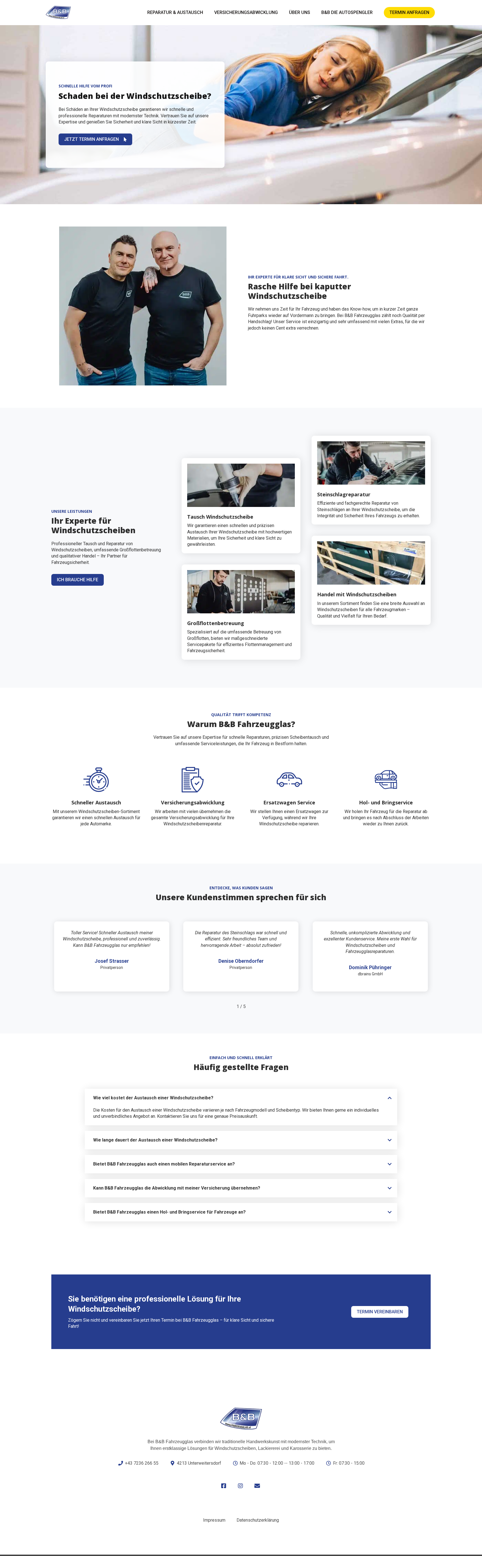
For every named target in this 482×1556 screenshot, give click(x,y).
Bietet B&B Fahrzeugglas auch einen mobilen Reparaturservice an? (164, 1164)
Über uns (299, 12)
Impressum (214, 1520)
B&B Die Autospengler (347, 12)
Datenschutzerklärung (258, 1520)
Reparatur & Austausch (175, 12)
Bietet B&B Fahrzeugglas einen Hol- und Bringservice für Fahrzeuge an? (169, 1212)
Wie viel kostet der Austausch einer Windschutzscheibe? (153, 1097)
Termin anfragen (409, 12)
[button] (241, 1098)
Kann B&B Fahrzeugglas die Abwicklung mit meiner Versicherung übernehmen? (176, 1188)
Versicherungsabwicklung (246, 12)
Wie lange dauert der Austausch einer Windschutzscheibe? (155, 1140)
